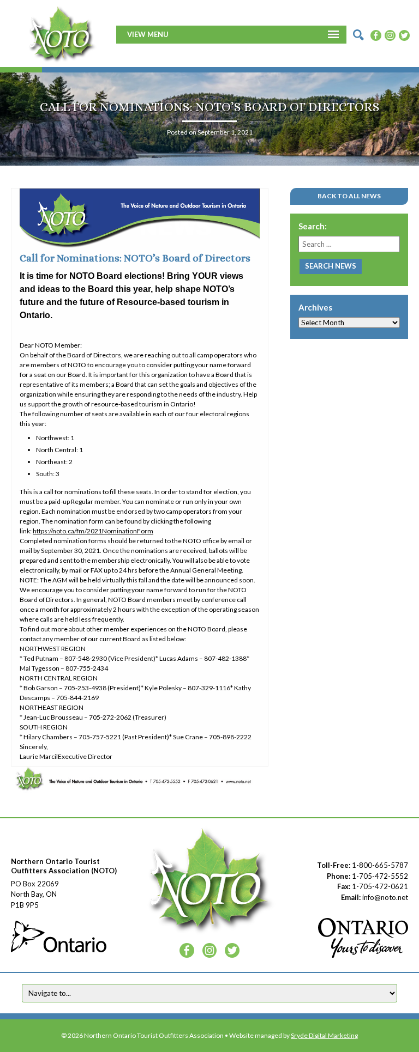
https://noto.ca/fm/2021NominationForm (93, 531)
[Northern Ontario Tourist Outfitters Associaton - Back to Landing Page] (61, 33)
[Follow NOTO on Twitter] (404, 34)
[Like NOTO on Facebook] (375, 34)
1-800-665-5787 (380, 865)
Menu (158, 34)
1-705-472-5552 (380, 876)
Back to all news (349, 196)
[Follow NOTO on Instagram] (390, 34)
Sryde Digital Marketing (324, 1035)
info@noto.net (385, 897)
